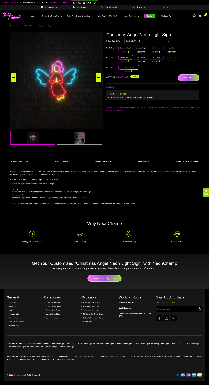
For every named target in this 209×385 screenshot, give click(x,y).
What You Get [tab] (143, 161)
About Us (12, 302)
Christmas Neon (22, 26)
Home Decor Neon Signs (104, 344)
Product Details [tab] (61, 161)
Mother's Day (166, 16)
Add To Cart (188, 77)
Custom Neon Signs (53, 302)
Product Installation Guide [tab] (187, 161)
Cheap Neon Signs (53, 306)
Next (98, 77)
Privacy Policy (13, 318)
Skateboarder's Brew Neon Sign (42, 356)
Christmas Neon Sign (91, 306)
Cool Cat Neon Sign (66, 359)
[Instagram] (166, 318)
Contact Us (12, 306)
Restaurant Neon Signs (17, 347)
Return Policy (13, 326)
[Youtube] (174, 318)
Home (32, 16)
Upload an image (52, 318)
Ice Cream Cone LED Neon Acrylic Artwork (146, 356)
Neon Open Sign (57, 344)
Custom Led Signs (53, 310)
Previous (13, 77)
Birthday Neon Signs (142, 344)
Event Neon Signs (193, 344)
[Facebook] (159, 318)
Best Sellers (88, 322)
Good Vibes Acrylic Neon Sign (44, 359)
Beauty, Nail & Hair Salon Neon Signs (43, 347)
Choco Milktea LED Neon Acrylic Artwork (111, 356)
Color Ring (70, 344)
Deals (149, 16)
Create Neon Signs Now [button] (104, 278)
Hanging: (109, 57)
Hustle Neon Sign (23, 359)
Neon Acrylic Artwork (41, 344)
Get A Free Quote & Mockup (78, 16)
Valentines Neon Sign (91, 310)
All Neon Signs (24, 344)
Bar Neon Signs (177, 344)
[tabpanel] (104, 190)
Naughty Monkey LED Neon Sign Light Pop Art (75, 356)
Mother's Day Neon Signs (93, 314)
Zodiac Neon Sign (67, 347)
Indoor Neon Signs (53, 314)
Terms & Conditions (16, 322)
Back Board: (111, 48)
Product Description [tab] (19, 161)
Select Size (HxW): (113, 41)
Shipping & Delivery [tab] (102, 161)
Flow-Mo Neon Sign (84, 344)
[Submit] (199, 309)
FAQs (10, 310)
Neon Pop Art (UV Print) (107, 16)
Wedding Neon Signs (160, 344)
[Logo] (11, 15)
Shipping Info (13, 314)
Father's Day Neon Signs (93, 318)
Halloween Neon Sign (91, 302)
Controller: (110, 67)
